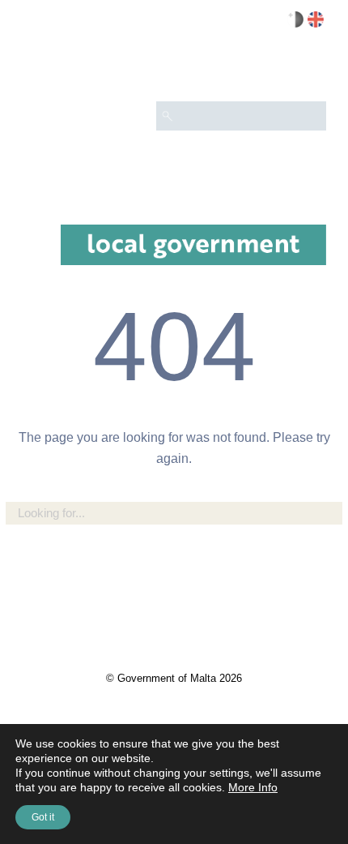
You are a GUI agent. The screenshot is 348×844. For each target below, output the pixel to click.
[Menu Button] (307, 70)
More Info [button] (253, 787)
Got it (43, 817)
